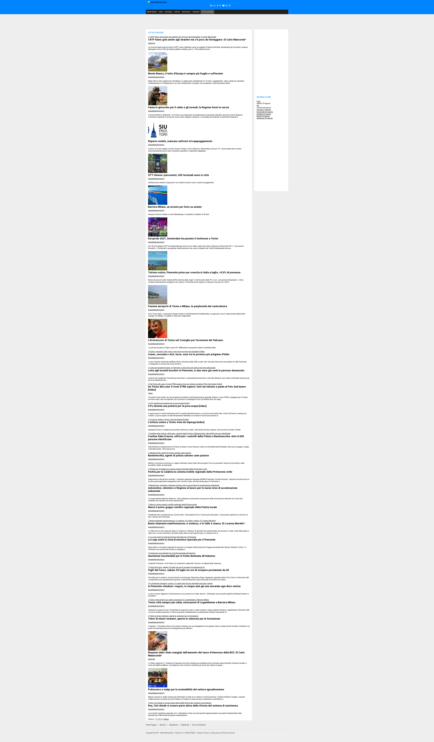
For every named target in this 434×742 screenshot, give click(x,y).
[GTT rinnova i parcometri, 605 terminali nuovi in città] (157, 172)
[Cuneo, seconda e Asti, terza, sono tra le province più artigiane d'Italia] (176, 352)
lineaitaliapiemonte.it (156, 77)
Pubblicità (185, 725)
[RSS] (227, 5)
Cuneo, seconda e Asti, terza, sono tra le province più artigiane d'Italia (188, 354)
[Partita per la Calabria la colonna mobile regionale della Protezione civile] (177, 469)
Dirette (177, 12)
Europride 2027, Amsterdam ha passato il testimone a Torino (183, 238)
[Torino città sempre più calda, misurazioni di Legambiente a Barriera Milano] (178, 600)
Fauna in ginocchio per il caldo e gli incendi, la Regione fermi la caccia (188, 107)
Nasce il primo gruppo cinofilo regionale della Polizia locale (182, 507)
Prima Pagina (152, 12)
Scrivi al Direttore (199, 725)
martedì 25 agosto (264, 114)
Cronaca (196, 12)
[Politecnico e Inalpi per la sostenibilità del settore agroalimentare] (157, 687)
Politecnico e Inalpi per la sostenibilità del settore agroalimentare (186, 689)
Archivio (163, 725)
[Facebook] (217, 5)
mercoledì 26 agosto (265, 112)
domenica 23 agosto (265, 118)
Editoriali (168, 12)
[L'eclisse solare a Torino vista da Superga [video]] (168, 419)
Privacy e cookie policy (211, 733)
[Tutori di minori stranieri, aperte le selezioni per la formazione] (173, 616)
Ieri (258, 105)
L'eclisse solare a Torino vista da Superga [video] (176, 422)
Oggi (258, 101)
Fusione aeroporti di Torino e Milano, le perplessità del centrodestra (187, 306)
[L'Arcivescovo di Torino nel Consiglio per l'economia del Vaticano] (157, 337)
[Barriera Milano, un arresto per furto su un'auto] (157, 204)
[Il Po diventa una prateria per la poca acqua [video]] (168, 403)
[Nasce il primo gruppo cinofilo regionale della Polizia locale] (172, 505)
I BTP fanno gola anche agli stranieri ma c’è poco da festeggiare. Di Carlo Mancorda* (197, 39)
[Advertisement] (259, 5)
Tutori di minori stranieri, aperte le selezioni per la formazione (184, 618)
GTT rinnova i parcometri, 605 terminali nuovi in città (178, 175)
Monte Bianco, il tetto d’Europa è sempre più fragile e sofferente (185, 73)
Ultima (166, 719)
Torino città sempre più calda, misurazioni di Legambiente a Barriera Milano (191, 602)
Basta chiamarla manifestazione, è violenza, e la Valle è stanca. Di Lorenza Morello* (196, 523)
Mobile (214, 5)
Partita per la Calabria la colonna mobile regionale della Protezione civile (190, 471)
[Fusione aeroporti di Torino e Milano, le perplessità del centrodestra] (157, 304)
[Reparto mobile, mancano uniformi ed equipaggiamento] (157, 138)
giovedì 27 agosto (264, 110)
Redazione (173, 725)
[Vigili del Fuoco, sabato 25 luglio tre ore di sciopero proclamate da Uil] (176, 567)
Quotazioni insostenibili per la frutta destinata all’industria (181, 555)
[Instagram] (220, 5)
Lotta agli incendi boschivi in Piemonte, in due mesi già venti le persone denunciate (196, 370)
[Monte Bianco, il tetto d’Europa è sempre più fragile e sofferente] (157, 71)
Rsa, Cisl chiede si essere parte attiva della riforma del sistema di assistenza (193, 705)
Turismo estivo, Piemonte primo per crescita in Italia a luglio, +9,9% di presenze (194, 272)
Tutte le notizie (207, 12)
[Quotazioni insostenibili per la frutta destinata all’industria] (171, 553)
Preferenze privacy (228, 733)
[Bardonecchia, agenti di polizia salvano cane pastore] (169, 453)
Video (161, 12)
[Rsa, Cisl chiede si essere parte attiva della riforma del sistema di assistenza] (179, 703)
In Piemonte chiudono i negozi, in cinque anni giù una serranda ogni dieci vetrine (194, 586)
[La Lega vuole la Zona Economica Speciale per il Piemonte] (172, 537)
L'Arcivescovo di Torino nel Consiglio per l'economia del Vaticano (185, 340)
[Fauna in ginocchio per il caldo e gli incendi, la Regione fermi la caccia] (157, 105)
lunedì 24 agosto (263, 116)
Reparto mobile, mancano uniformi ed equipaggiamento (180, 141)
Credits (199, 733)
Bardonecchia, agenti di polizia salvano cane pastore (178, 455)
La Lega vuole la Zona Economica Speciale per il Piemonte (181, 539)
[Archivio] (230, 5)
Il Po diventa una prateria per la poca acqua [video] (177, 405)
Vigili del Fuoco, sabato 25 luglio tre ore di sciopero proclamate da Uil (188, 570)
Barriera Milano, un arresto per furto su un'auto (175, 206)
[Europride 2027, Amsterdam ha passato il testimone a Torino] (157, 236)
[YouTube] (223, 5)
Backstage (186, 12)
